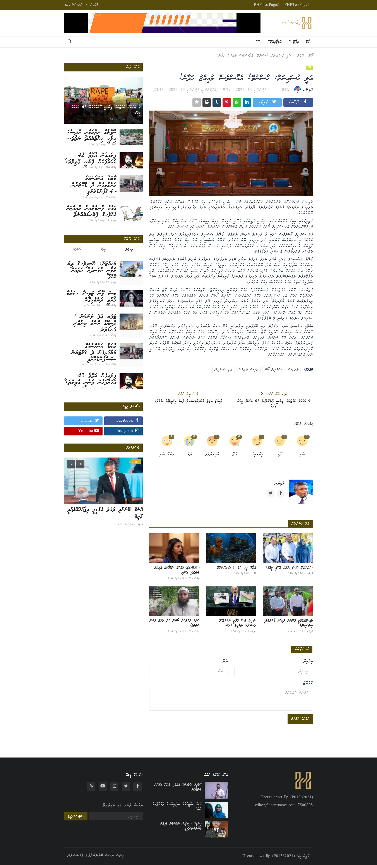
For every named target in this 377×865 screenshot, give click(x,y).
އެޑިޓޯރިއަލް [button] (275, 42)
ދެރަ (189, 455)
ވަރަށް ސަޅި (167, 455)
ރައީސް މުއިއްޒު (248, 370)
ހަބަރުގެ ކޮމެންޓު (300, 719)
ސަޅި (302, 455)
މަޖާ (234, 455)
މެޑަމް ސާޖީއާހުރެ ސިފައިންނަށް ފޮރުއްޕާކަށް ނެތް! (177, 806)
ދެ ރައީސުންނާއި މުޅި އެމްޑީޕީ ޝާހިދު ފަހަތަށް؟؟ (111, 513)
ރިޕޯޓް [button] (295, 42)
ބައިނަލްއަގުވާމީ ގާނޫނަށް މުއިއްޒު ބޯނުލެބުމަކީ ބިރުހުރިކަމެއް (288, 623)
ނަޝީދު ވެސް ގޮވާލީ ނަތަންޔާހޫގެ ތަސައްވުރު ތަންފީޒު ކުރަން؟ (237, 623)
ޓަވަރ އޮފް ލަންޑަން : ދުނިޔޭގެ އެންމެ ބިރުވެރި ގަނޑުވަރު (95, 323)
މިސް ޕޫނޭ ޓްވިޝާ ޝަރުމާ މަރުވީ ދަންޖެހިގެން (91, 296)
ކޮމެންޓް (308, 683)
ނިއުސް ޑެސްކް (193, 578)
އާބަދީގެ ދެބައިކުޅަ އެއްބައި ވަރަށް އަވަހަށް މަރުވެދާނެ (177, 787)
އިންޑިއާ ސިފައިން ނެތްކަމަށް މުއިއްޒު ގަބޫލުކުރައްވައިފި (180, 826)
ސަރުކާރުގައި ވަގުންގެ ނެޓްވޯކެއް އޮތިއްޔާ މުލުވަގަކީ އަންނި (176, 570)
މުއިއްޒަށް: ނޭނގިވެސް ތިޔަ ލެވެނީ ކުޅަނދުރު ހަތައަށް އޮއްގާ (91, 270)
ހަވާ (255, 573)
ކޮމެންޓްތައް (302, 649)
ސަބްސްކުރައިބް (75, 817)
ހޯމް (307, 42)
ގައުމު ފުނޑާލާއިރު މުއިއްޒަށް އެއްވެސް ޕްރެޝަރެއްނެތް (91, 211)
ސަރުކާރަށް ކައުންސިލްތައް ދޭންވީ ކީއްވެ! (289, 567)
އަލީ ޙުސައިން (223, 370)
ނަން (225, 661)
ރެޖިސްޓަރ (76, 5)
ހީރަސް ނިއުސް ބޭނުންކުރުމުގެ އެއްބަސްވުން (95, 856)
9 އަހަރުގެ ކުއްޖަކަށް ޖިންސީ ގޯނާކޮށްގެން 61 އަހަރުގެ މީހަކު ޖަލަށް (273, 404)
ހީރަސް (113, 335)
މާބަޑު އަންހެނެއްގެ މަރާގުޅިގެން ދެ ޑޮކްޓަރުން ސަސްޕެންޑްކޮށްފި (93, 185)
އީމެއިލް (308, 661)
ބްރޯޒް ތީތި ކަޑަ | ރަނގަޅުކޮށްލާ (236, 567)
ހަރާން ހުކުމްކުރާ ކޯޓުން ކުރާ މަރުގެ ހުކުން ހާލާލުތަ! (174, 623)
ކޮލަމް (300, 56)
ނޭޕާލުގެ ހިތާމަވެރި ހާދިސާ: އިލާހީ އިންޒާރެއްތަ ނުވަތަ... (91, 135)
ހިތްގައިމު (257, 455)
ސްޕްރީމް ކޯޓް (273, 370)
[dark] (66, 4)
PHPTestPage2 (297, 5)
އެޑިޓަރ (308, 90)
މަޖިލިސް (293, 370)
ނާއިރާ (114, 144)
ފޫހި (280, 455)
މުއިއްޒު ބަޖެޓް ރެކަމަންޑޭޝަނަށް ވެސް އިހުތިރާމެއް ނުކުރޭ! (188, 401)
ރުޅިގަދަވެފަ (212, 455)
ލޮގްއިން (94, 5)
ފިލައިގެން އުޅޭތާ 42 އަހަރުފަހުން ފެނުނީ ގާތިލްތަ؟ (90, 158)
